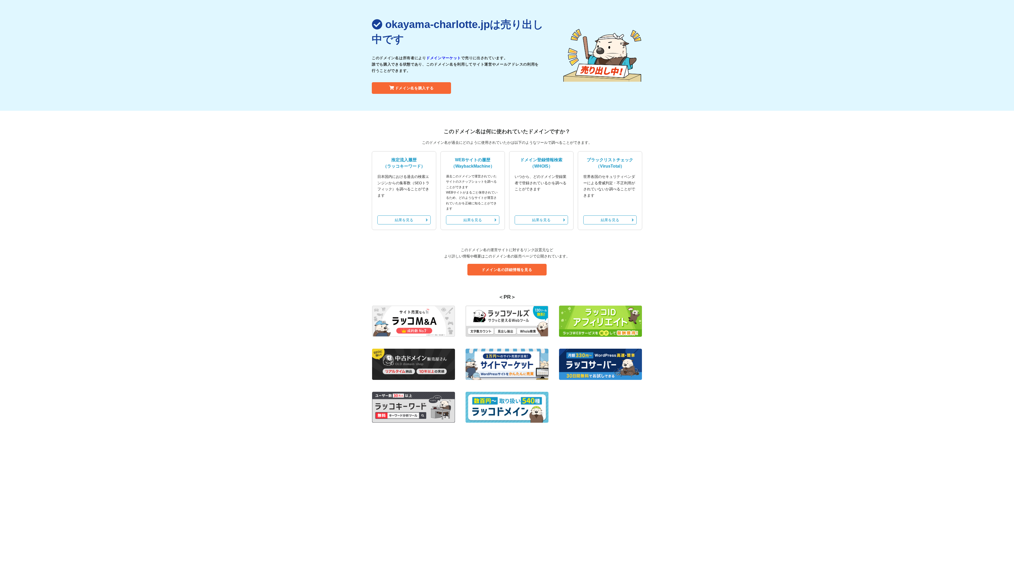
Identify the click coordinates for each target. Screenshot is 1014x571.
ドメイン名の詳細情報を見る (507, 270)
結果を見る (404, 220)
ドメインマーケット (443, 58)
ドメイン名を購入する (414, 88)
